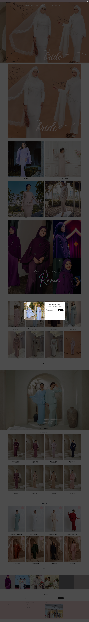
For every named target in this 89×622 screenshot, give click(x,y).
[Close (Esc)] (87, 1)
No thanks (55, 312)
